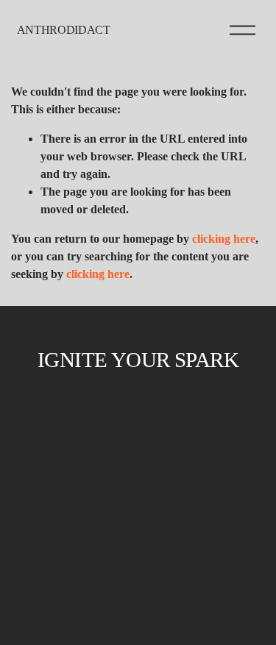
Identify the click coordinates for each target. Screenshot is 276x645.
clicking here (223, 238)
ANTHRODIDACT (63, 30)
